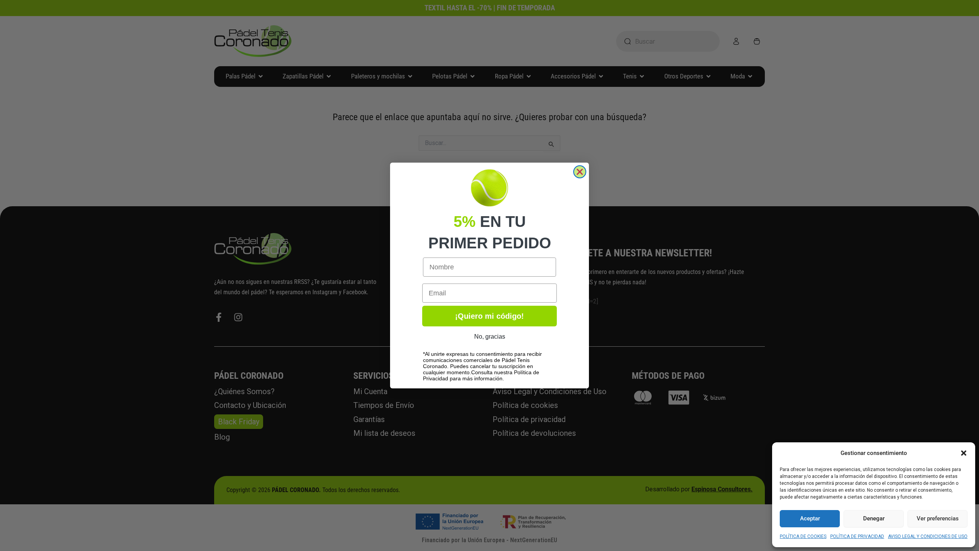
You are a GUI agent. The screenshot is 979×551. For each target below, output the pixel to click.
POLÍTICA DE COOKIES (803, 536)
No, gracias (489, 336)
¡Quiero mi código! (489, 316)
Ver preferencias (938, 518)
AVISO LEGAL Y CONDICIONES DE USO (928, 536)
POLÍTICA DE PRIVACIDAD (857, 536)
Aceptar (810, 518)
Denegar (874, 518)
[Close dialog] (580, 172)
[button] (964, 453)
